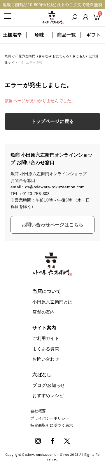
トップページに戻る (52, 121)
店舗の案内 (43, 311)
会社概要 (38, 411)
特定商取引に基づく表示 (51, 425)
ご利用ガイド (45, 338)
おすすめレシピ (48, 395)
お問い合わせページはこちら (52, 224)
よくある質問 (45, 348)
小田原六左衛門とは (52, 301)
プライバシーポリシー (49, 418)
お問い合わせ (45, 359)
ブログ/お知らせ (48, 385)
